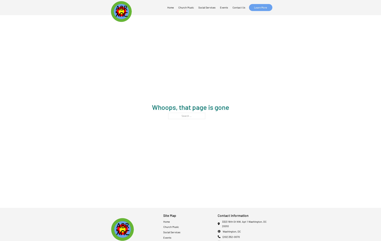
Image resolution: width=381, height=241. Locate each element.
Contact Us (238, 7)
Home (170, 7)
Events (224, 7)
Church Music (186, 7)
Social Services (207, 7)
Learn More (260, 7)
